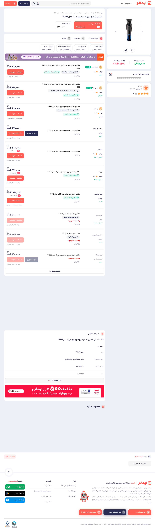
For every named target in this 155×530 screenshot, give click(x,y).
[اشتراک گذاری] (125, 50)
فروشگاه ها (72, 491)
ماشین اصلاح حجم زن (139, 464)
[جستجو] (33, 3)
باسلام (96, 109)
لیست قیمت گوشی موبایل (42, 491)
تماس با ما (47, 502)
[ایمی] (84, 496)
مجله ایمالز (47, 486)
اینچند (100, 172)
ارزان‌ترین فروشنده (139, 60)
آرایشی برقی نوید (97, 235)
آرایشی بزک (99, 255)
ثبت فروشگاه (71, 496)
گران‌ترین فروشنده (119, 60)
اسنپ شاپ (92, 67)
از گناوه (100, 150)
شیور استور (98, 215)
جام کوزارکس (98, 194)
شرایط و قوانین (46, 496)
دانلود (15, 481)
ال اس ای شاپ (97, 129)
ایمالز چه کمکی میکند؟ (68, 486)
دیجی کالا (92, 88)
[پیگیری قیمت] (132, 50)
